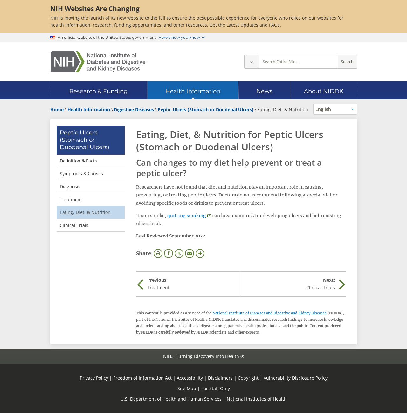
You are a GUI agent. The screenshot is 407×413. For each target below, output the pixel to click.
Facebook (168, 253)
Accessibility (190, 378)
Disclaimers (220, 378)
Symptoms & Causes (81, 173)
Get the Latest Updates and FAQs (245, 25)
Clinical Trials (74, 225)
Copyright (248, 378)
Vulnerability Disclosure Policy (296, 378)
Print (158, 253)
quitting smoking (186, 215)
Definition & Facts (78, 161)
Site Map (186, 388)
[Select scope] (251, 62)
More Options (200, 253)
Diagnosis (70, 186)
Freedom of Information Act (142, 378)
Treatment (71, 199)
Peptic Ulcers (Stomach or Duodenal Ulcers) (84, 140)
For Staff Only (215, 388)
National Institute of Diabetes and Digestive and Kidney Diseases (269, 313)
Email (189, 253)
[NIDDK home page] (98, 61)
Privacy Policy (94, 378)
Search (347, 62)
